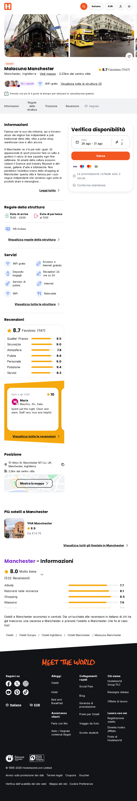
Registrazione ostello (116, 720)
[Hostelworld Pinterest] (17, 692)
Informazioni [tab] (11, 106)
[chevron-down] (42, 574)
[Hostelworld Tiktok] (26, 692)
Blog (82, 695)
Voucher (84, 775)
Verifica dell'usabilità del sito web (26, 783)
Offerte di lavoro (118, 701)
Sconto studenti (88, 732)
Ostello (10, 63)
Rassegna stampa (118, 692)
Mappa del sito (58, 783)
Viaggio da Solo (89, 723)
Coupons (70, 775)
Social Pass (86, 686)
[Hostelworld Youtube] (8, 692)
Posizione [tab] (51, 106)
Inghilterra (29, 74)
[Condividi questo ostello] (129, 56)
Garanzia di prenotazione (87, 705)
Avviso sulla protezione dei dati (25, 775)
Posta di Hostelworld (115, 738)
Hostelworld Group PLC (115, 683)
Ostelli (55, 682)
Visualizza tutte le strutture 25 (81, 83)
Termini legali (54, 775)
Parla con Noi (59, 723)
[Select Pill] (83, 6)
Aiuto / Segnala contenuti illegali (61, 732)
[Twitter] (17, 683)
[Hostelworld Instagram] (26, 683)
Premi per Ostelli (89, 714)
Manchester (12, 74)
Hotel (54, 692)
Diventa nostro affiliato (116, 729)
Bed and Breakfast (57, 701)
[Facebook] (8, 683)
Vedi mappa (48, 74)
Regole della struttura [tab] (32, 106)
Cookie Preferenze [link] (81, 783)
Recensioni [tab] (72, 106)
